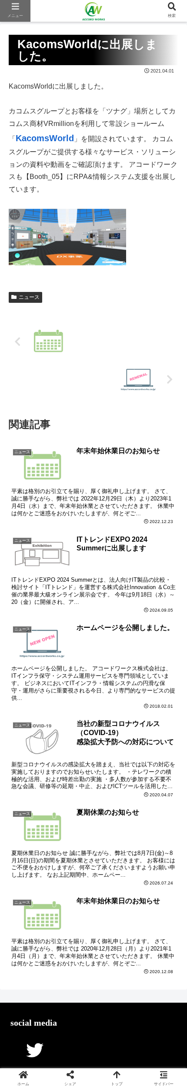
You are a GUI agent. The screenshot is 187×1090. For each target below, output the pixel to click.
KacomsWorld (45, 138)
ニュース (29, 297)
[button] (169, 840)
